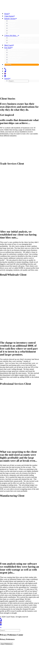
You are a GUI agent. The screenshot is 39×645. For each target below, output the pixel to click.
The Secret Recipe (15, 57)
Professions (12, 31)
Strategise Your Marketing (17, 55)
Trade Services (14, 33)
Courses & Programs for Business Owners (23, 40)
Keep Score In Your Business (19, 50)
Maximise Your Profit (16, 52)
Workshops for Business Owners (20, 38)
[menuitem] (24, 30)
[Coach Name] (19, 5)
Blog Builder (13, 60)
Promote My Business (16, 43)
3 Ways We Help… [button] (11, 35)
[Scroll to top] (2, 627)
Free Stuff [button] (7, 48)
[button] (5, 69)
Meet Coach (8, 45)
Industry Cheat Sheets (16, 62)
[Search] (10, 630)
